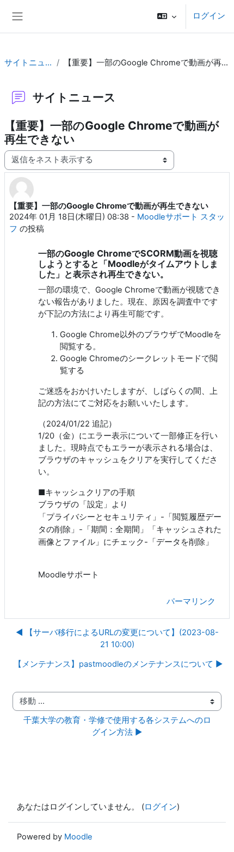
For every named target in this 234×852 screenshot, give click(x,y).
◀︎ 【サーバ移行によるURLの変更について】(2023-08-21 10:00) (117, 638)
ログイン (209, 16)
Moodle (78, 837)
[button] (166, 16)
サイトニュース (28, 63)
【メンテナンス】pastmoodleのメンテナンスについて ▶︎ (118, 664)
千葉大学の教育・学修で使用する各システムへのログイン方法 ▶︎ (117, 726)
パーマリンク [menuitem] (191, 601)
